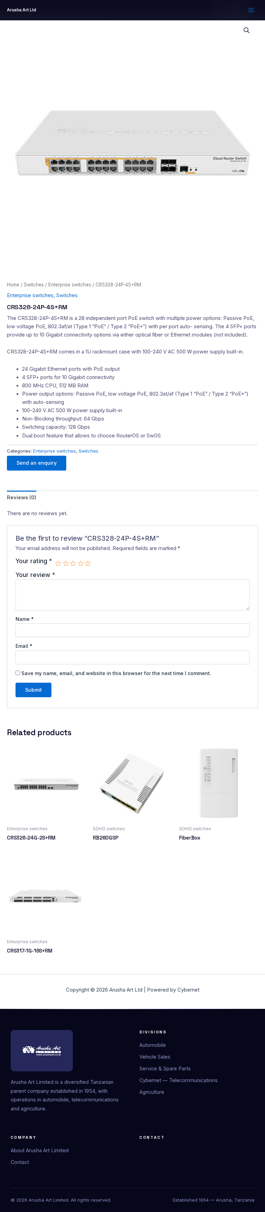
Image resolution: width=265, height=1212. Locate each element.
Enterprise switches (69, 284)
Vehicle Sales (154, 1057)
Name (25, 619)
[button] (247, 30)
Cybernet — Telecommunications (178, 1080)
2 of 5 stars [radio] (66, 563)
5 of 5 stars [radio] (88, 563)
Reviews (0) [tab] (21, 497)
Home (13, 284)
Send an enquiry (37, 463)
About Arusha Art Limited (40, 1150)
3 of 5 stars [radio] (73, 563)
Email (24, 646)
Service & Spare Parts (165, 1068)
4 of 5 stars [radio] (81, 563)
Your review (35, 574)
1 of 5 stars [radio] (58, 563)
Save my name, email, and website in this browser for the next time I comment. (116, 673)
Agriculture (151, 1092)
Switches (34, 284)
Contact (20, 1162)
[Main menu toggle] (251, 10)
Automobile (152, 1045)
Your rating (34, 561)
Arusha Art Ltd (21, 10)
